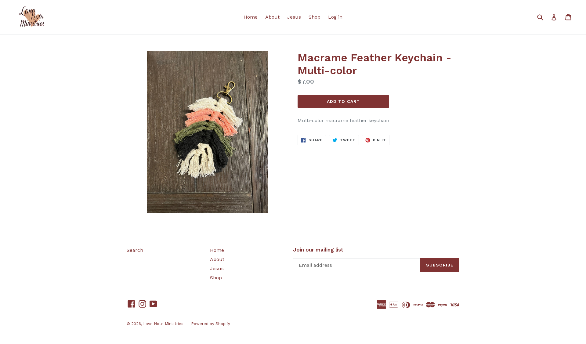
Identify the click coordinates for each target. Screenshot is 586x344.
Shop (314, 17)
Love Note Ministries (163, 323)
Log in (335, 17)
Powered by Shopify (210, 323)
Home (251, 17)
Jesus (294, 17)
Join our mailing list (318, 250)
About (272, 17)
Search (135, 250)
